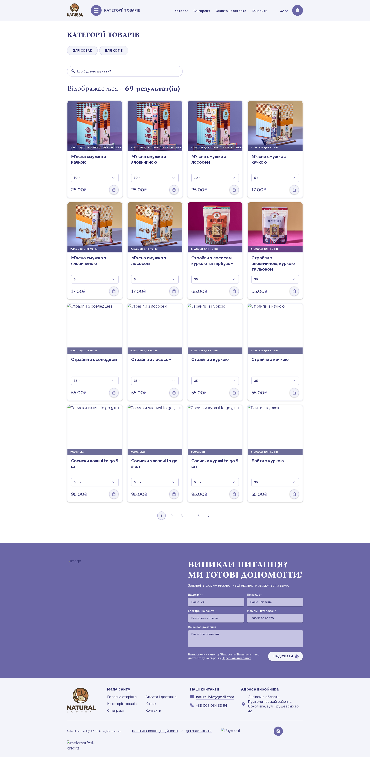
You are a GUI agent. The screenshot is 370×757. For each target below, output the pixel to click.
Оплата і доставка (231, 11)
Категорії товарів (122, 704)
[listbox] (95, 178)
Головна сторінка (122, 697)
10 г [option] (77, 178)
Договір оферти (199, 731)
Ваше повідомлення (202, 627)
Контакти (259, 11)
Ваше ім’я (195, 595)
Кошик (150, 704)
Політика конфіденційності (155, 731)
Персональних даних (236, 658)
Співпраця (201, 11)
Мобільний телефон (261, 611)
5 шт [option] (77, 482)
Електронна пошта (201, 610)
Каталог (181, 11)
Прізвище (254, 595)
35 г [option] (197, 279)
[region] (214, 10)
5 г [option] (256, 178)
